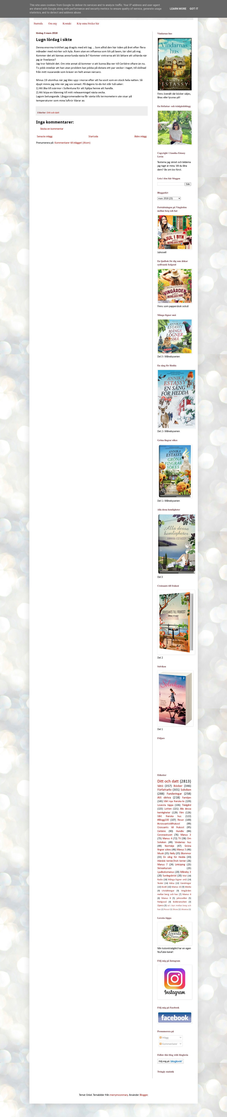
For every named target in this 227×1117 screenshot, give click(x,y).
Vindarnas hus (183, 842)
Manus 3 (185, 835)
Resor (180, 820)
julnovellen (182, 898)
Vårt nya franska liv (174, 801)
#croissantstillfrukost (168, 824)
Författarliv (164, 789)
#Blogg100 (163, 820)
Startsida (38, 23)
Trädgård (186, 805)
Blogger (144, 1095)
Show (175, 909)
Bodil (164, 887)
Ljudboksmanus (165, 872)
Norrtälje (169, 846)
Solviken (186, 789)
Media (188, 887)
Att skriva (164, 797)
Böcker (177, 786)
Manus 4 (167, 838)
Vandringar (185, 883)
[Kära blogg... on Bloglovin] (170, 1063)
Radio (160, 879)
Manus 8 (166, 898)
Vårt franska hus (169, 816)
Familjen (186, 797)
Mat (185, 876)
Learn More (178, 8)
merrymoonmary (119, 1095)
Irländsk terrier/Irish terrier (171, 861)
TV (179, 838)
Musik (160, 853)
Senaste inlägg (44, 136)
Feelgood (162, 902)
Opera (160, 905)
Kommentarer (169, 1044)
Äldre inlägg (140, 136)
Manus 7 (162, 864)
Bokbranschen (180, 902)
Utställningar (168, 891)
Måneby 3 (185, 872)
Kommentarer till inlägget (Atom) (72, 143)
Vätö (160, 786)
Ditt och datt (53, 113)
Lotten (168, 809)
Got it (194, 8)
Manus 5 (181, 849)
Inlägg (165, 1037)
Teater (160, 883)
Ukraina (184, 909)
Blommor (186, 853)
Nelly (172, 853)
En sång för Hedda (174, 857)
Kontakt (67, 23)
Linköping (180, 864)
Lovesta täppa (165, 805)
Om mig (52, 23)
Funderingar (174, 793)
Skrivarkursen (164, 868)
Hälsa (171, 883)
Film (181, 812)
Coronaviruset (164, 835)
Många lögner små (177, 879)
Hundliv (180, 831)
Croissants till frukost (170, 827)
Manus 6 (186, 894)
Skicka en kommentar (51, 129)
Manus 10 (176, 887)
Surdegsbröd (169, 875)
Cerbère (161, 831)
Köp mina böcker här (88, 23)
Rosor (167, 909)
